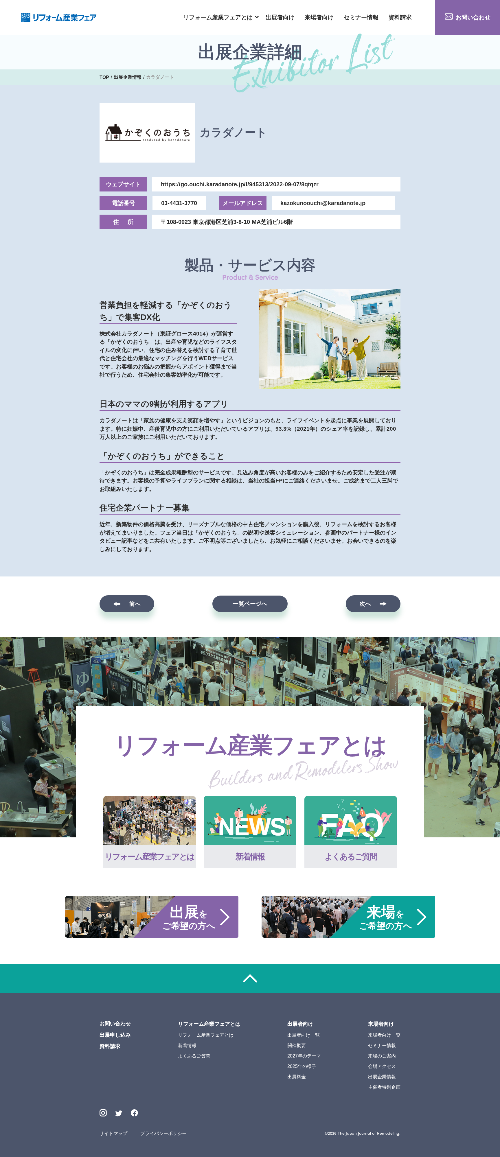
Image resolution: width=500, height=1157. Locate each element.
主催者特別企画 (384, 1087)
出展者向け (280, 17)
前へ (135, 603)
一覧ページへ (250, 603)
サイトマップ (113, 1133)
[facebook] (134, 1113)
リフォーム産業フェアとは (218, 17)
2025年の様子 (301, 1066)
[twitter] (118, 1114)
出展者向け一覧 (303, 1035)
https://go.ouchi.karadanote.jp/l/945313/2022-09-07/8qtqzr (240, 184)
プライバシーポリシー (163, 1133)
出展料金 (296, 1076)
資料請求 (400, 17)
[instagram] (103, 1113)
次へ (365, 603)
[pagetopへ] (250, 978)
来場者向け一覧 (384, 1035)
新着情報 (187, 1045)
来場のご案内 (382, 1055)
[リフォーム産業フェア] (59, 17)
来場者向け (319, 17)
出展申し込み (115, 1035)
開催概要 (296, 1045)
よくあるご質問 (194, 1055)
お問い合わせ (473, 17)
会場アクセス (382, 1066)
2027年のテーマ (304, 1055)
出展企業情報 (382, 1076)
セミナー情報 (361, 17)
